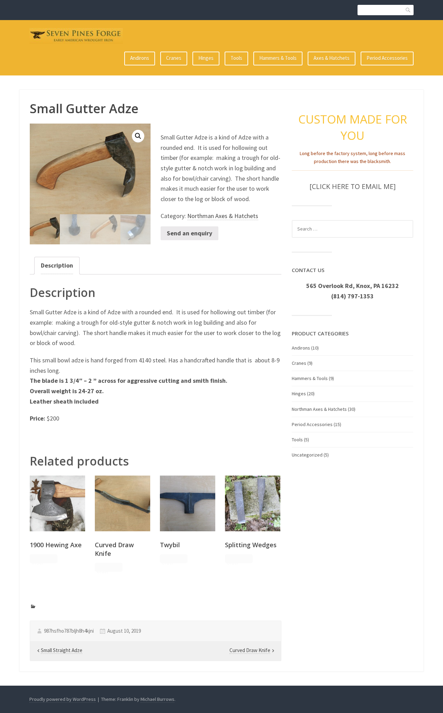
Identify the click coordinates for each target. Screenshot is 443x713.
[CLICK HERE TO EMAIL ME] (352, 186)
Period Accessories (387, 58)
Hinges (206, 58)
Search (408, 10)
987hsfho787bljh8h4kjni (69, 631)
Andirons (139, 58)
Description (57, 265)
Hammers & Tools (278, 58)
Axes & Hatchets (332, 58)
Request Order (39, 559)
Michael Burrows (157, 699)
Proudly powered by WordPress (62, 699)
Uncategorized (307, 455)
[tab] (57, 265)
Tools (236, 58)
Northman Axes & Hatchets (222, 216)
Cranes (173, 58)
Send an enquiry (189, 233)
